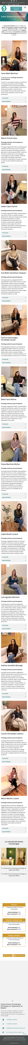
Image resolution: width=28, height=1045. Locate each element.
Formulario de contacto (14, 1032)
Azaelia (16, 1043)
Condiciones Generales (20, 1040)
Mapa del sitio (11, 1038)
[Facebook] (11, 1)
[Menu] (25, 7)
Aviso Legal (17, 1038)
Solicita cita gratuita (16, 8)
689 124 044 (6, 2)
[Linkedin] (14, 1)
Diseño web (12, 1043)
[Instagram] (16, 1)
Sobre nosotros (19, 955)
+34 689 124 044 (11, 1020)
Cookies (13, 1040)
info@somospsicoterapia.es (18, 2)
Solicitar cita (8, 955)
